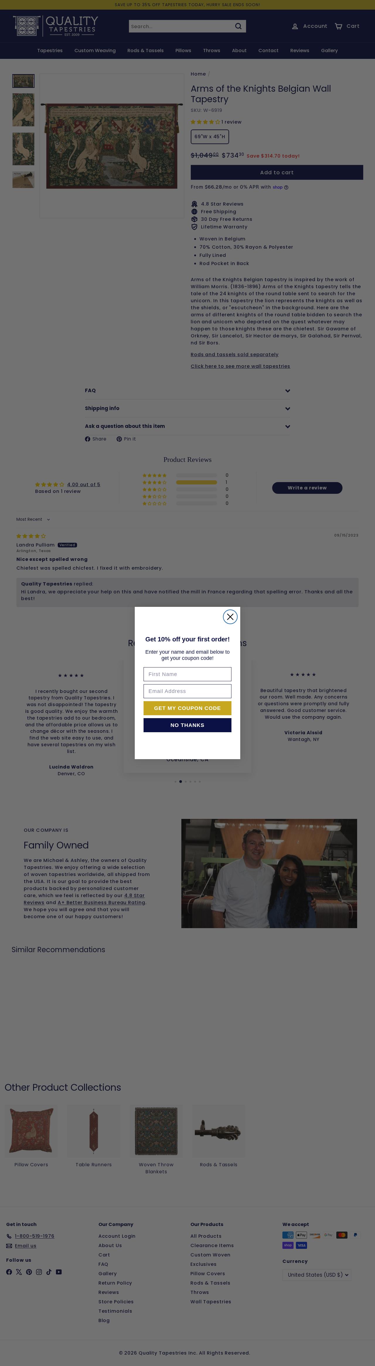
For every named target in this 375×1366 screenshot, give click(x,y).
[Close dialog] (230, 617)
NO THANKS (187, 725)
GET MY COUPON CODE (187, 708)
